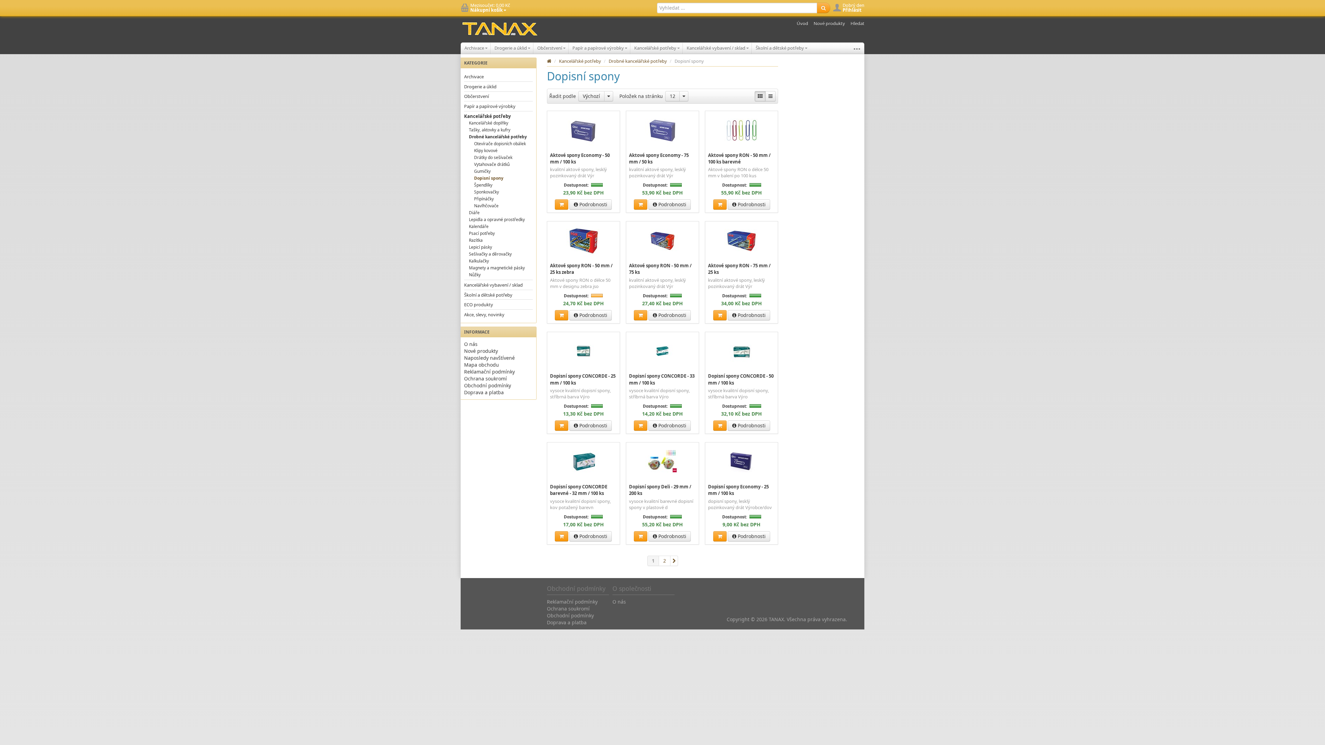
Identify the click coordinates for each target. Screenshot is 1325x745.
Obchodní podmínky (487, 385)
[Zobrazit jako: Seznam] (770, 96)
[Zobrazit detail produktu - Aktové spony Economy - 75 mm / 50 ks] (662, 130)
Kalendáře (479, 226)
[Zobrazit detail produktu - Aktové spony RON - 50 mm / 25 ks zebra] (583, 240)
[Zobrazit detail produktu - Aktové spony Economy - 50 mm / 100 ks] (583, 130)
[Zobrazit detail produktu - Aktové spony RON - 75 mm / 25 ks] (741, 240)
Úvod (802, 23)
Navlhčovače (486, 206)
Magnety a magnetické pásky (497, 268)
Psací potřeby (482, 233)
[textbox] (737, 8)
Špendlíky (483, 185)
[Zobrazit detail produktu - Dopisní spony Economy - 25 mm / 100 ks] (741, 461)
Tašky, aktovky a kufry (489, 130)
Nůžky (475, 275)
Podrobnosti (592, 204)
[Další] (674, 561)
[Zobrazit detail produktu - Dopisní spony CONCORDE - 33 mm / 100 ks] (662, 351)
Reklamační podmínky (489, 371)
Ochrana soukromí (485, 378)
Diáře (474, 213)
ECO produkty (478, 304)
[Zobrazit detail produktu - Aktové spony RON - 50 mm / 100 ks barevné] (741, 130)
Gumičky (482, 171)
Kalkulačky (479, 261)
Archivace (474, 48)
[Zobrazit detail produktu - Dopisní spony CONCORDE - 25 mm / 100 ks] (583, 351)
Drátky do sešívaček (493, 157)
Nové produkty (829, 23)
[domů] (549, 61)
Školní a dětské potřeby (780, 48)
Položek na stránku (641, 96)
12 (672, 96)
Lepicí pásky (480, 247)
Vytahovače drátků (492, 164)
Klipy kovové (486, 150)
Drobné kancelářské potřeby (498, 137)
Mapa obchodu (481, 364)
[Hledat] (823, 8)
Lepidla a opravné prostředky (497, 219)
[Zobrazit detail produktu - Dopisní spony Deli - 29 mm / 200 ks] (662, 461)
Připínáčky (484, 199)
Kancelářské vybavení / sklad (716, 48)
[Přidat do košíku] (561, 204)
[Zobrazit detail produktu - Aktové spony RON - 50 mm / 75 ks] (662, 240)
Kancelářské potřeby (655, 48)
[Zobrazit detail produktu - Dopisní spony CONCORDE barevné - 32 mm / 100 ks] (583, 461)
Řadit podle (562, 96)
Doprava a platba (484, 392)
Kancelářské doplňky (488, 123)
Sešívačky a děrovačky (490, 254)
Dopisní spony (488, 178)
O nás (471, 344)
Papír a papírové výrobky (598, 48)
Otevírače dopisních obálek (500, 144)
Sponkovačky (486, 192)
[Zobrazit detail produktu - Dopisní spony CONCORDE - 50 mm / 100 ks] (741, 351)
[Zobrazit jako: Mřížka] (760, 96)
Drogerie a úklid (511, 48)
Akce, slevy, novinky (484, 314)
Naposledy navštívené (489, 358)
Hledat (857, 23)
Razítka (476, 240)
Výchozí (591, 96)
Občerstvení (550, 48)
